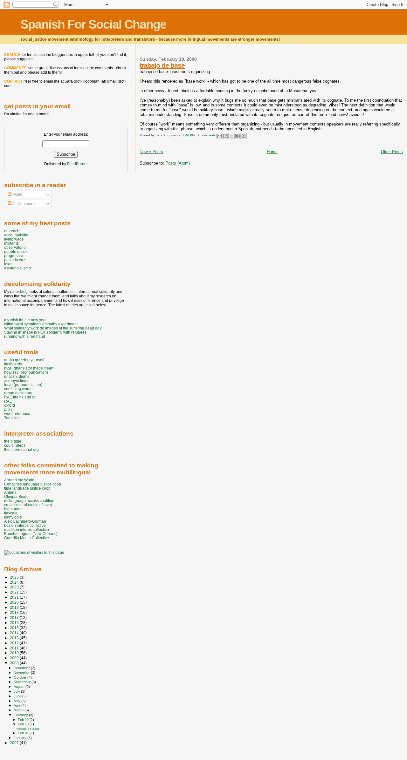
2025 (15, 577)
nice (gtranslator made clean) (29, 368)
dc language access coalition (29, 501)
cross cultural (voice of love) (28, 505)
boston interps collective (25, 525)
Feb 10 (24, 724)
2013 (15, 638)
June (18, 696)
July (17, 691)
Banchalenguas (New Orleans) (31, 534)
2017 (15, 617)
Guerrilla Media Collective (26, 538)
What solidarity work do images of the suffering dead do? (53, 328)
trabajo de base (162, 65)
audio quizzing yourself (24, 360)
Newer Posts (151, 151)
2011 (15, 648)
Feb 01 (24, 733)
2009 (15, 658)
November (22, 673)
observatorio (15, 247)
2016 (15, 623)
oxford (9, 405)
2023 (15, 587)
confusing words (18, 389)
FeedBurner (77, 164)
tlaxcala (10, 513)
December (22, 668)
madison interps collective (26, 529)
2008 (15, 663)
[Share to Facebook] (237, 136)
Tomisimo (12, 418)
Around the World (19, 480)
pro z (8, 409)
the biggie (12, 441)
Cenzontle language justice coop (32, 484)
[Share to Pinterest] (243, 136)
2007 (15, 743)
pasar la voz (14, 260)
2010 (15, 653)
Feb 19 (24, 720)
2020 (15, 602)
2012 (15, 643)
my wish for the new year (25, 320)
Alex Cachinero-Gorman (25, 521)
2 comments (207, 135)
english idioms (16, 376)
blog (24, 291)
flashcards (13, 364)
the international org (21, 449)
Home (272, 151)
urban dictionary (18, 393)
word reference (17, 413)
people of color (17, 251)
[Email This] (219, 136)
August (19, 687)
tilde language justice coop (27, 488)
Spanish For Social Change (93, 24)
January (20, 738)
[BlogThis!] (225, 136)
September (22, 682)
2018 (15, 612)
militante (11, 243)
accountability (16, 235)
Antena (10, 492)
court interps (14, 445)
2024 (15, 582)
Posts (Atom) (177, 163)
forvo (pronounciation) (23, 385)
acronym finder (17, 380)
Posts (16, 194)
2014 (15, 633)
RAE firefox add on (20, 397)
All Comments (23, 203)
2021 (15, 597)
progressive (14, 256)
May (17, 701)
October (20, 677)
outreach (11, 231)
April (17, 705)
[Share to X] (231, 136)
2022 (15, 592)
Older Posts (392, 151)
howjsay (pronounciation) (26, 372)
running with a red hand (24, 336)
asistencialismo (17, 268)
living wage (14, 239)
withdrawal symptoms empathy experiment (41, 324)
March (19, 710)
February (21, 715)
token (9, 264)
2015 (15, 628)
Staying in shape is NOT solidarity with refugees (45, 332)
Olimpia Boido (16, 496)
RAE (8, 401)
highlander (13, 509)
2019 (15, 607)
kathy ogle (13, 517)
